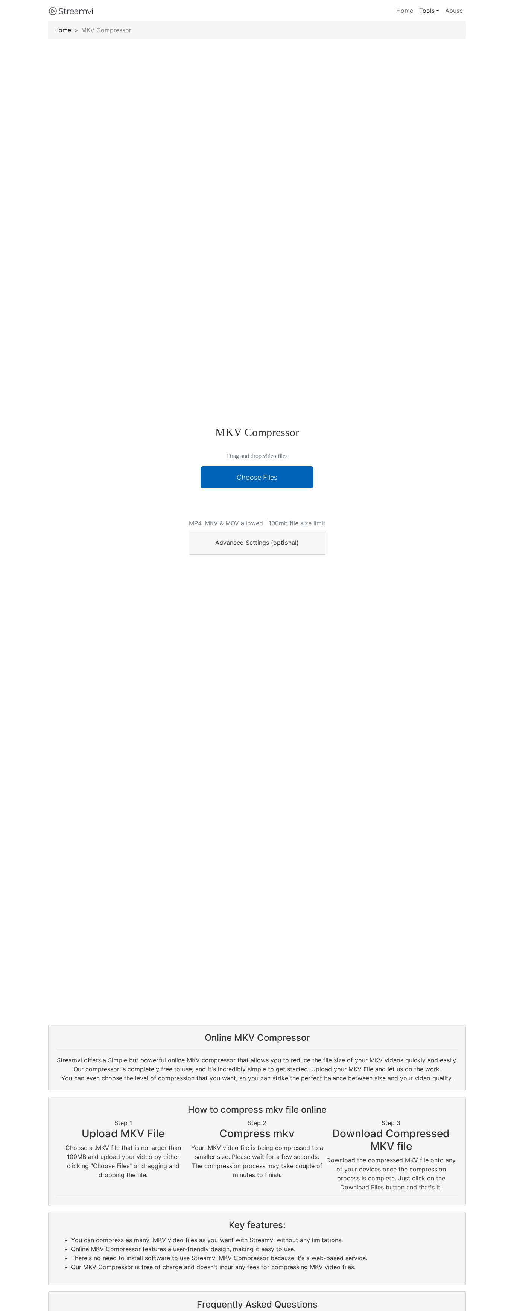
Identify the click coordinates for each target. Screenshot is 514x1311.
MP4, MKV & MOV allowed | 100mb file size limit (257, 523)
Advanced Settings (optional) (257, 542)
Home (404, 10)
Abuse (454, 10)
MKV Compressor (106, 30)
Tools (427, 10)
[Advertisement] (257, 505)
